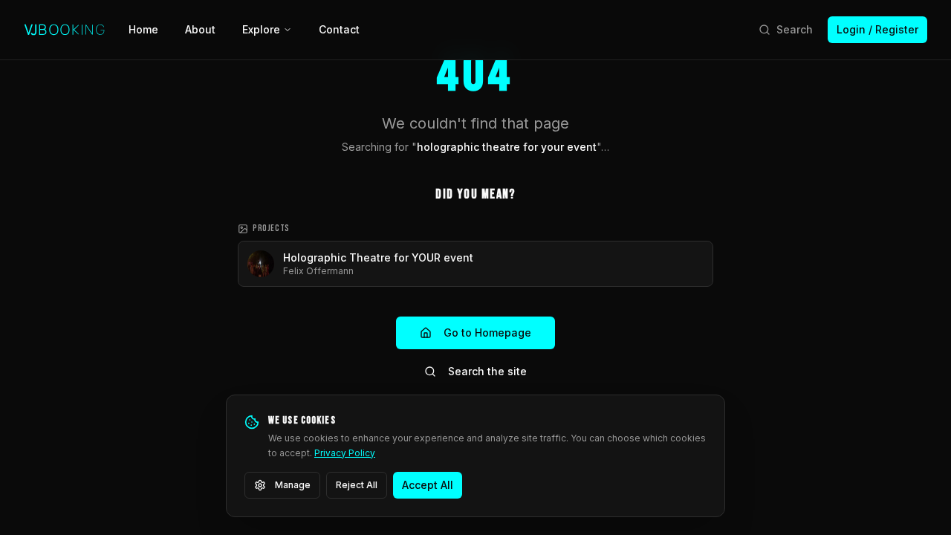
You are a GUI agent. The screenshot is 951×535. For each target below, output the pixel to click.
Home (143, 29)
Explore (261, 29)
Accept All (427, 485)
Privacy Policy (344, 452)
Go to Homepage (487, 332)
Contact (339, 29)
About (200, 29)
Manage (293, 484)
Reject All (356, 484)
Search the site (487, 371)
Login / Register (877, 29)
